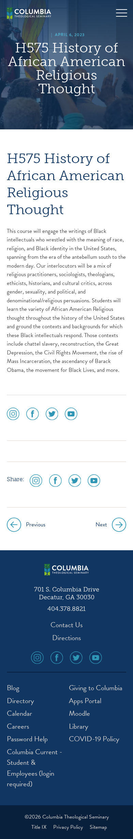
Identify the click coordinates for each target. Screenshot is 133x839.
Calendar (19, 713)
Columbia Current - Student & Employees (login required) (34, 768)
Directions (66, 638)
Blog (13, 688)
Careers (18, 726)
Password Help (27, 739)
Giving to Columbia (95, 688)
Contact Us (66, 625)
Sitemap (98, 827)
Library (78, 726)
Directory (20, 701)
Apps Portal (85, 701)
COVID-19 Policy (94, 739)
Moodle (79, 713)
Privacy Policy (68, 827)
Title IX (39, 827)
